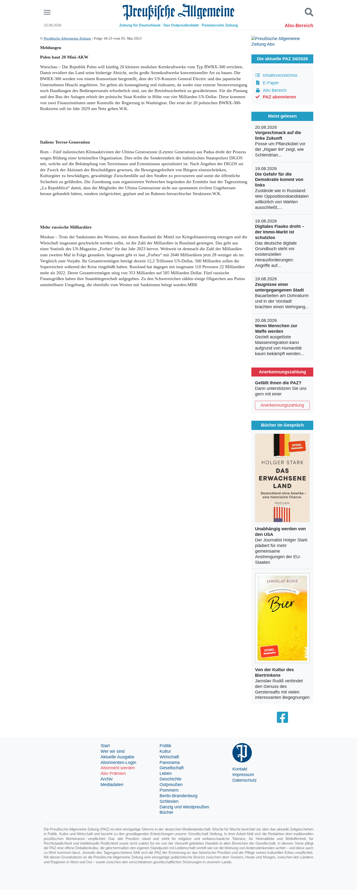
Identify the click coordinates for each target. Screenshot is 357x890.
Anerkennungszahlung (282, 405)
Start (105, 745)
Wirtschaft (169, 756)
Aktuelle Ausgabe (117, 756)
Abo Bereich (273, 90)
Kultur (165, 751)
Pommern (169, 790)
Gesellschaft (172, 767)
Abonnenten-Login (118, 762)
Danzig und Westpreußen (184, 806)
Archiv (107, 779)
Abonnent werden (118, 767)
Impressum (243, 774)
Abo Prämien (113, 773)
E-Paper (269, 82)
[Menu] (48, 12)
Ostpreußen (171, 784)
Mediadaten (112, 784)
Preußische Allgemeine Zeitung (67, 38)
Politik (165, 745)
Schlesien (169, 801)
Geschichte (170, 779)
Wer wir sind (113, 751)
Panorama (170, 762)
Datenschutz (244, 780)
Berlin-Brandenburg (178, 795)
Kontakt (239, 769)
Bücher (166, 812)
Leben (166, 773)
